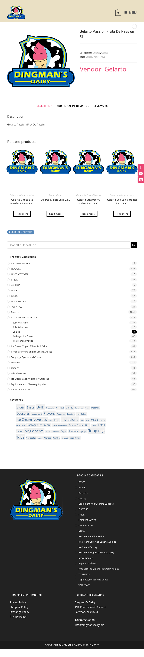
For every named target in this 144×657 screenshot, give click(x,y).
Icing (56, 420)
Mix (87, 420)
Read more (22, 213)
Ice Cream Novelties (25, 195)
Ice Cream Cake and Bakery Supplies (30, 378)
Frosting (71, 414)
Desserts (15, 362)
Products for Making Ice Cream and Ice (31, 351)
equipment (37, 413)
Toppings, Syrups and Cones (26, 357)
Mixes (94, 420)
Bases (31, 407)
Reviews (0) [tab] (100, 106)
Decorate (95, 407)
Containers (79, 408)
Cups (87, 408)
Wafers (47, 437)
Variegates (31, 437)
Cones (69, 407)
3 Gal (20, 407)
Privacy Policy (18, 616)
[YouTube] (141, 173)
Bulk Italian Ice (20, 327)
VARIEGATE (17, 285)
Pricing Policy (18, 602)
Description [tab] (45, 106)
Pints (87, 425)
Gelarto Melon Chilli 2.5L (55, 199)
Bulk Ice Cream (20, 322)
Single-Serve (34, 431)
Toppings (96, 430)
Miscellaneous (18, 373)
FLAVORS (16, 268)
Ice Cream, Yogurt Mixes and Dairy (29, 346)
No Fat (102, 420)
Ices (50, 420)
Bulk (40, 407)
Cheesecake (50, 408)
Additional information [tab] (73, 106)
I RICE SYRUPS (18, 301)
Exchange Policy (19, 612)
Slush (48, 431)
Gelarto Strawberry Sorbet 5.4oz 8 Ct (88, 201)
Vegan (40, 438)
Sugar (63, 431)
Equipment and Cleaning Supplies (28, 384)
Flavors (49, 413)
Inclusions (69, 419)
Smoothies (55, 432)
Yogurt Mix (75, 437)
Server (19, 431)
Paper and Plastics (20, 389)
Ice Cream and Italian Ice (24, 317)
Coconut (60, 407)
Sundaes (73, 431)
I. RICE (14, 279)
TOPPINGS (16, 306)
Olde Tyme (20, 425)
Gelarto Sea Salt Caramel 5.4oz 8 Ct (122, 201)
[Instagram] (141, 180)
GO (134, 244)
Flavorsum (61, 414)
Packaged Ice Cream (22, 336)
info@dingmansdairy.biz (89, 625)
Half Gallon (82, 414)
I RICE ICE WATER (20, 274)
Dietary (15, 367)
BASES (14, 295)
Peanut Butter (76, 425)
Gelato (104, 52)
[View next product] (134, 26)
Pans (96, 56)
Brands (14, 312)
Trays (102, 56)
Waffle (56, 437)
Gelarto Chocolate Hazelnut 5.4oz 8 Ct (22, 201)
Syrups (83, 431)
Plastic (94, 425)
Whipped (65, 438)
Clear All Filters (20, 232)
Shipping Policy (19, 607)
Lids (82, 420)
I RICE (14, 290)
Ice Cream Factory (20, 263)
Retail (101, 425)
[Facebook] (141, 167)
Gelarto (96, 52)
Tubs (20, 437)
